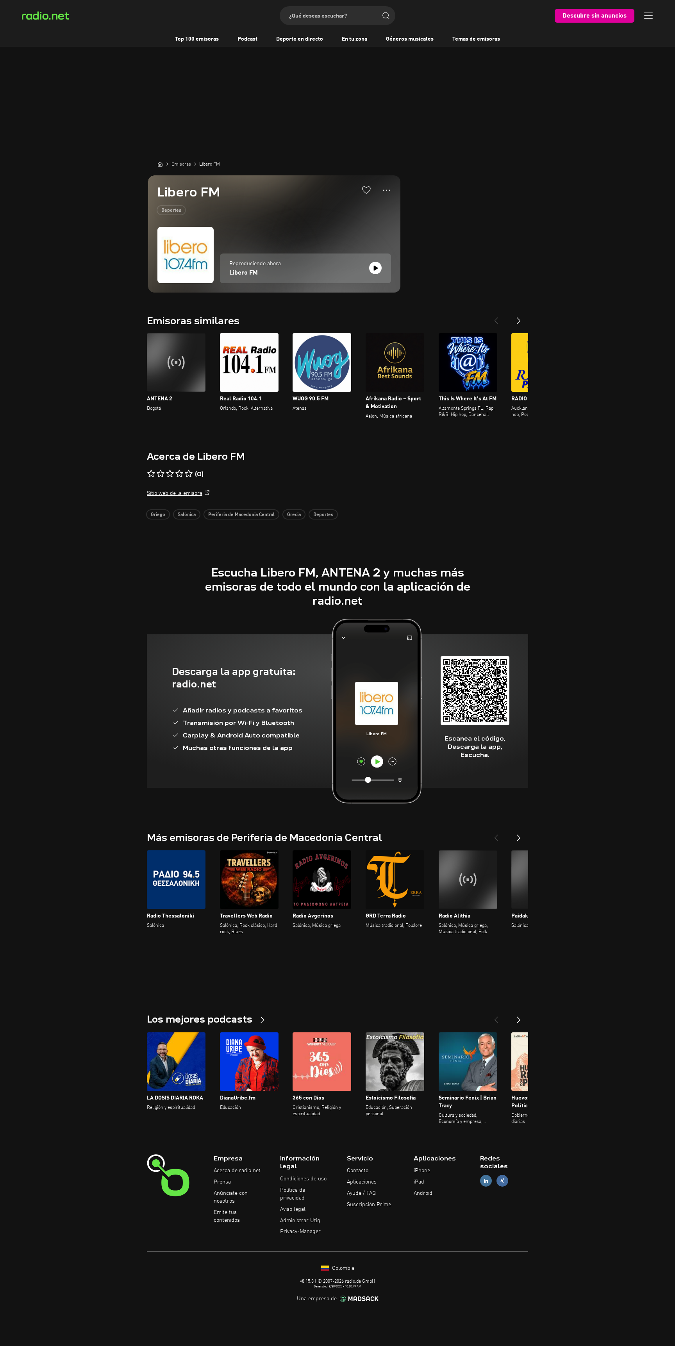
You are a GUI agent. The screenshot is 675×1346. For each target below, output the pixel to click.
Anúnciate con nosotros (231, 1197)
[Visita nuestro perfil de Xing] (502, 1181)
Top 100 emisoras (197, 39)
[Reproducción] (375, 268)
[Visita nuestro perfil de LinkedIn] (486, 1181)
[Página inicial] (160, 164)
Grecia (294, 514)
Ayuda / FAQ (361, 1193)
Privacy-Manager (300, 1231)
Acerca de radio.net (237, 1170)
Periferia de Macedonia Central (241, 514)
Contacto (357, 1170)
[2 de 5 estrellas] (160, 473)
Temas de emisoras (476, 39)
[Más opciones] (386, 190)
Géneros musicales (410, 39)
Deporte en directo (299, 39)
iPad (419, 1182)
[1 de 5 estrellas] (151, 473)
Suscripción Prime (369, 1204)
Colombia (342, 1268)
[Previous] (496, 317)
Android (423, 1193)
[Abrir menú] (648, 15)
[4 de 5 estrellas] (179, 473)
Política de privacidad (292, 1194)
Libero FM (243, 273)
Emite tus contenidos (227, 1216)
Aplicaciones (362, 1182)
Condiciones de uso (303, 1179)
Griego (158, 514)
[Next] (518, 317)
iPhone (422, 1170)
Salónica (187, 514)
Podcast (247, 39)
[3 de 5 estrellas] (170, 473)
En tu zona (354, 39)
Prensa (222, 1182)
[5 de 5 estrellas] (188, 473)
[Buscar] (386, 15)
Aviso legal (292, 1209)
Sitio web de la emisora (174, 493)
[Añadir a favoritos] (366, 190)
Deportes (171, 210)
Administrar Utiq (300, 1220)
